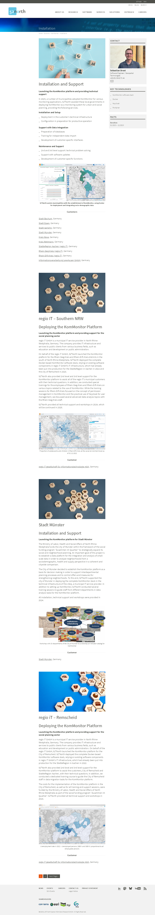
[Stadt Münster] (72, 499)
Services (101, 12)
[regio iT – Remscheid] (72, 692)
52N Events (51, 891)
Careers (143, 12)
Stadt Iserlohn (45, 227)
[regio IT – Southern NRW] (72, 293)
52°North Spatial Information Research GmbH (16, 11)
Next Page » (53, 876)
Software (87, 12)
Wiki (145, 2)
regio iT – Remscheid (58, 717)
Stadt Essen (44, 223)
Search (144, 5)
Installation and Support (61, 84)
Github (139, 2)
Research (73, 12)
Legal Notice (73, 891)
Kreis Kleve (44, 237)
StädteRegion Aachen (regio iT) (53, 246)
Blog (137, 5)
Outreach (129, 12)
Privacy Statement (90, 888)
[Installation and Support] (72, 58)
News (130, 5)
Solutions (114, 12)
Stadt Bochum (45, 218)
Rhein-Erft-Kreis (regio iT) (50, 255)
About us (59, 12)
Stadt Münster (45, 232)
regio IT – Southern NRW (61, 318)
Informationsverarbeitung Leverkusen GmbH (59, 260)
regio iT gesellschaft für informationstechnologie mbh (64, 466)
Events (50, 888)
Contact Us (73, 888)
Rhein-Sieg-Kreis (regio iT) (51, 251)
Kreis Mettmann (46, 241)
